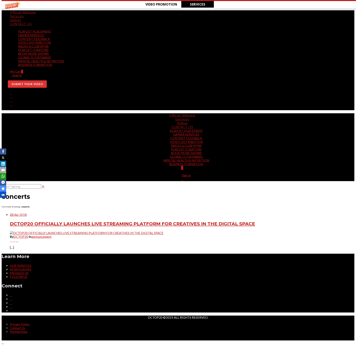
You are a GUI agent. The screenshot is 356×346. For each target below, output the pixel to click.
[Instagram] (11, 96)
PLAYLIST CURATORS (33, 50)
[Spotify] (11, 108)
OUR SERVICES (20, 265)
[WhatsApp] (3, 176)
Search (17, 75)
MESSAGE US (19, 273)
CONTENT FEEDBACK (34, 39)
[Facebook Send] (3, 182)
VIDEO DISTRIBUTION (34, 42)
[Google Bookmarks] (3, 188)
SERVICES (197, 4)
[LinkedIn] (3, 164)
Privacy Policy (20, 324)
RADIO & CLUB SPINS (33, 46)
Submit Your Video (27, 84)
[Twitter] (11, 100)
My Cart (16, 71)
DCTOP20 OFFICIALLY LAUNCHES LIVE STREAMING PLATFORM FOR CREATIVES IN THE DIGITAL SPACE (132, 224)
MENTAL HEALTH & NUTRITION (41, 61)
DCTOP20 (21, 236)
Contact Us (17, 328)
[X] (3, 158)
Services (16, 16)
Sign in (186, 175)
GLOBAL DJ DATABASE (34, 57)
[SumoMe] (3, 195)
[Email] (3, 170)
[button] (161, 4)
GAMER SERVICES (31, 35)
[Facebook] (11, 93)
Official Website (23, 12)
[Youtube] (11, 104)
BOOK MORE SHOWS (33, 54)
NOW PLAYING (20, 269)
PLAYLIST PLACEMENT (34, 31)
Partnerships (19, 331)
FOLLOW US (18, 277)
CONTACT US (21, 24)
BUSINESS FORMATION (35, 65)
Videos (15, 20)
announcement (42, 236)
